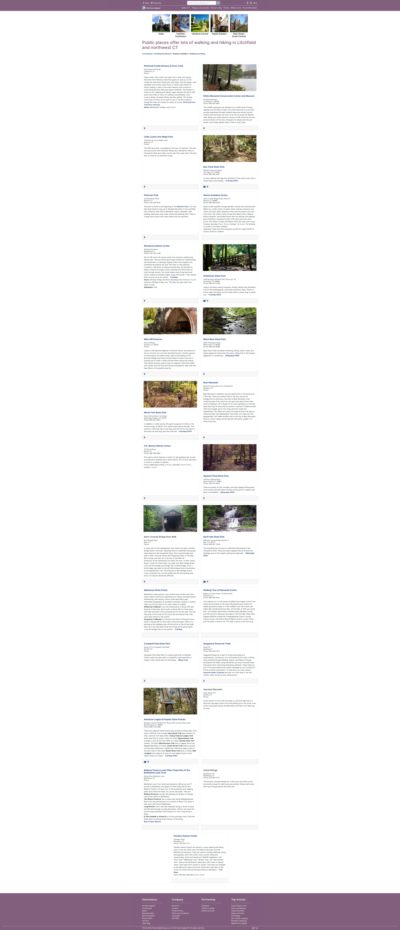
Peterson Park (151, 195)
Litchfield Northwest (162, 54)
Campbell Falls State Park (157, 643)
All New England (148, 906)
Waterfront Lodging (239, 923)
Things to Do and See (200, 8)
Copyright (176, 916)
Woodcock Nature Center (157, 246)
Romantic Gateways (239, 921)
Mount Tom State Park (155, 412)
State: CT (185, 8)
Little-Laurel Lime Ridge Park (158, 137)
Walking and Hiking (197, 54)
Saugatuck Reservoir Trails (217, 643)
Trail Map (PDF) (232, 181)
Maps (147, 3)
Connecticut (147, 54)
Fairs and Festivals (238, 908)
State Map (146, 923)
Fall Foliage (235, 916)
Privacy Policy (177, 911)
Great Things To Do (239, 906)
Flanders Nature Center (185, 836)
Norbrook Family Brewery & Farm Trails (163, 66)
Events (226, 8)
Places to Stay (216, 8)
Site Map (175, 918)
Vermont (145, 921)
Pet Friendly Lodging (239, 918)
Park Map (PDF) (185, 431)
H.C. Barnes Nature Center (157, 446)
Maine (144, 911)
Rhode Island (147, 918)
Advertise (205, 906)
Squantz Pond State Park (216, 476)
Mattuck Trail (182, 206)
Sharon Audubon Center (215, 195)
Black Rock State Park (214, 339)
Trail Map (174, 277)
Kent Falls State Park (213, 537)
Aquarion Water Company (213, 672)
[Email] (204, 187)
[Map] (145, 128)
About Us (175, 906)
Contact (175, 908)
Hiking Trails (183, 660)
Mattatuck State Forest (156, 590)
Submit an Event (208, 911)
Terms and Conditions (180, 913)
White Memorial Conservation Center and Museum (228, 96)
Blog (255, 3)
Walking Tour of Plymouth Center (220, 590)
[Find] (218, 3)
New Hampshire (148, 916)
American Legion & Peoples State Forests (165, 719)
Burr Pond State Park (214, 167)
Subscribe (157, 3)
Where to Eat (236, 8)
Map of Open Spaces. (152, 821)
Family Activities (237, 911)
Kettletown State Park (214, 276)
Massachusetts (148, 913)
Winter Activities (237, 913)
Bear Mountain (210, 382)
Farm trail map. (154, 105)
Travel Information (250, 8)
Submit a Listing (208, 908)
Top (256, 928)
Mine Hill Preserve (153, 339)
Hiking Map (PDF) (232, 356)
